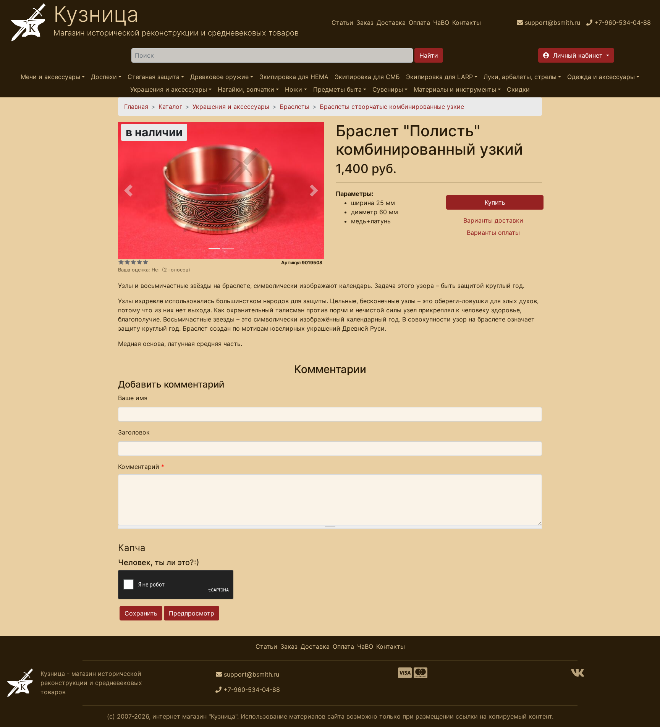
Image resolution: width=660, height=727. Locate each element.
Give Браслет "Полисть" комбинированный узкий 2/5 (127, 262)
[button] (576, 55)
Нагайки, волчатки (246, 89)
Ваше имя (132, 398)
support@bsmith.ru (251, 674)
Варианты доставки (493, 220)
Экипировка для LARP (439, 77)
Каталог (170, 106)
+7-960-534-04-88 (251, 689)
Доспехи (104, 77)
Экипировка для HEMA (293, 77)
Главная (136, 106)
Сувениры (387, 89)
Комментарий (141, 466)
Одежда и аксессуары (601, 77)
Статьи (342, 22)
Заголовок (134, 432)
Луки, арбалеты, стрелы (520, 77)
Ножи (293, 89)
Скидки (518, 89)
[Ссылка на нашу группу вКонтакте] (577, 675)
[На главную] (28, 23)
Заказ (365, 22)
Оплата (419, 22)
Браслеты (294, 106)
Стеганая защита (154, 77)
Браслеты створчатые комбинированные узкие (392, 106)
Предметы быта (337, 89)
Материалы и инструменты (455, 89)
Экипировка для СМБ (367, 77)
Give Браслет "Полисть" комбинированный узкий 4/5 (139, 262)
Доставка (391, 22)
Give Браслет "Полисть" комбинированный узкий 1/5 (121, 262)
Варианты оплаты (493, 232)
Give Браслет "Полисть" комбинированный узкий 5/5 (145, 262)
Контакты (466, 22)
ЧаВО (441, 22)
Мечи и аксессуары (50, 77)
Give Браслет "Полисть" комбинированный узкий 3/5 (133, 262)
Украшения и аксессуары (168, 89)
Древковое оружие (219, 77)
